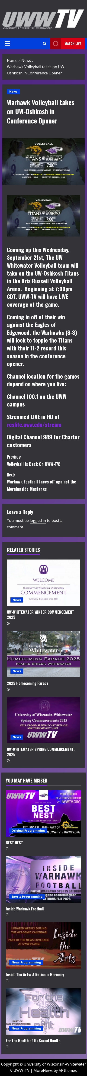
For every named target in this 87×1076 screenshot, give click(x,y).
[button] (7, 43)
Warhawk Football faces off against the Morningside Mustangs (41, 482)
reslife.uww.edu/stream (34, 424)
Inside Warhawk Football (25, 909)
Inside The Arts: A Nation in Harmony (35, 974)
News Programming (26, 962)
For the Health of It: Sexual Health (33, 1040)
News (13, 91)
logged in (38, 520)
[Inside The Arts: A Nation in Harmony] (43, 945)
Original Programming (28, 831)
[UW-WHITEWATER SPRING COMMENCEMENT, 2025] (43, 720)
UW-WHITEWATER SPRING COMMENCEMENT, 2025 (40, 751)
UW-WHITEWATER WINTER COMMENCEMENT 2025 (40, 614)
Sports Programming (27, 897)
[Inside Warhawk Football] (43, 879)
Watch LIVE (73, 43)
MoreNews (43, 1070)
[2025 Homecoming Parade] (43, 654)
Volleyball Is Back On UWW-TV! (33, 460)
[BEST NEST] (43, 813)
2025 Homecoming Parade (27, 683)
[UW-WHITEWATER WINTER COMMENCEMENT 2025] (43, 583)
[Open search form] (44, 43)
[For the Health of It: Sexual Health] (43, 1011)
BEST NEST (14, 843)
